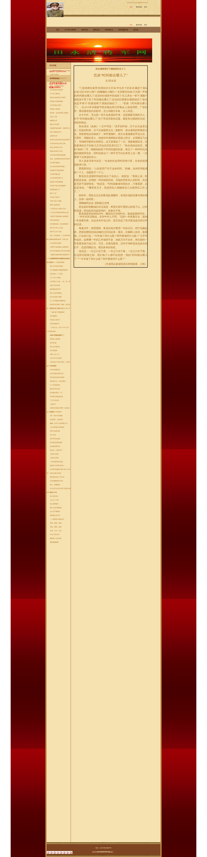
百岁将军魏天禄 (55, 174)
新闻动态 (96, 30)
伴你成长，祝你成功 (56, 419)
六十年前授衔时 (55, 385)
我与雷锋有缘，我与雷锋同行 (59, 224)
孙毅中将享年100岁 (56, 151)
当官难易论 (53, 316)
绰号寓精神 (53, 350)
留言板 (135, 30)
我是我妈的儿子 (55, 189)
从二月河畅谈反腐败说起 (58, 301)
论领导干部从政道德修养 (58, 186)
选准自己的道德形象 (56, 101)
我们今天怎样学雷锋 (56, 266)
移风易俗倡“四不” (55, 289)
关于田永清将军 (70, 30)
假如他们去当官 (55, 515)
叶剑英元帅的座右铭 (56, 396)
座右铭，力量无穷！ (56, 450)
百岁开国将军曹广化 (56, 178)
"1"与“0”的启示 (54, 400)
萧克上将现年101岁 (56, 147)
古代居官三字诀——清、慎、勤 (60, 281)
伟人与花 (53, 435)
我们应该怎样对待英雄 (57, 377)
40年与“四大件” (55, 534)
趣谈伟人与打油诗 (55, 538)
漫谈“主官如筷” (55, 124)
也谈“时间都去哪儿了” (57, 335)
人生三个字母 (54, 500)
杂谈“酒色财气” (55, 324)
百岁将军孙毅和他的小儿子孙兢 (60, 71)
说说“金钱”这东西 (55, 473)
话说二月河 (53, 117)
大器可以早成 (54, 74)
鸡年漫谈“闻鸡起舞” (56, 442)
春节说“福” (53, 343)
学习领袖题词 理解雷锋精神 (59, 270)
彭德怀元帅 (53, 136)
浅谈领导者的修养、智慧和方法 (60, 128)
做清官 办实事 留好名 (57, 465)
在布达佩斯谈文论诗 (56, 481)
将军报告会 (109, 30)
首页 (58, 30)
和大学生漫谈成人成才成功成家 (60, 251)
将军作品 (84, 30)
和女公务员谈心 (55, 347)
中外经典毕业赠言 (55, 243)
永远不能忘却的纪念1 (57, 373)
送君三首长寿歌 (55, 285)
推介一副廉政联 (55, 485)
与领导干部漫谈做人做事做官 (59, 216)
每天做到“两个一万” (56, 393)
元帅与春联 (53, 492)
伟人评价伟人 (54, 496)
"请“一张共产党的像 (56, 416)
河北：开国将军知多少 (57, 86)
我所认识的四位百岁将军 (58, 97)
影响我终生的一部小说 (57, 477)
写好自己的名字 (55, 197)
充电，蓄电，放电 (55, 523)
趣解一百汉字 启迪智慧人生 (59, 423)
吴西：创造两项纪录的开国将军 (60, 159)
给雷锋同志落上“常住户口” (58, 78)
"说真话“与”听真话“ (56, 412)
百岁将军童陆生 (55, 163)
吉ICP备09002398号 (103, 852)
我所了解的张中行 (55, 132)
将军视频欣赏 (123, 30)
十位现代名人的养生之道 (58, 209)
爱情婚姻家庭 (54, 542)
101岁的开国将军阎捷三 (57, 166)
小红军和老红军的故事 (57, 427)
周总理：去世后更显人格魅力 (59, 113)
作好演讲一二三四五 (56, 274)
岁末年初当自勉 (55, 439)
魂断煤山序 (53, 120)
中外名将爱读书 (55, 370)
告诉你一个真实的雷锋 (57, 262)
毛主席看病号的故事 (56, 90)
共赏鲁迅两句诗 (55, 446)
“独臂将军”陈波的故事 (57, 170)
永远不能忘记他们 (55, 105)
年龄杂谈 (53, 331)
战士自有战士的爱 (55, 297)
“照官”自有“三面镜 (55, 201)
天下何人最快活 (55, 94)
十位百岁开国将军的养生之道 (59, 212)
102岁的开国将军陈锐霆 (57, 155)
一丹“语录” (53, 366)
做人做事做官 (54, 504)
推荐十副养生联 (55, 205)
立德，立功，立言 (55, 531)
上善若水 (53, 404)
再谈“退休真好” (55, 220)
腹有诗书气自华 (55, 389)
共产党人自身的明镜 (56, 82)
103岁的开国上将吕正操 (57, 143)
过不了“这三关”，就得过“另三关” (60, 308)
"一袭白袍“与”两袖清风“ (57, 312)
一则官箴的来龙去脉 (56, 462)
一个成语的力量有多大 (57, 519)
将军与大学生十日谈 (56, 228)
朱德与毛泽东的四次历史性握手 (60, 140)
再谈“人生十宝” (55, 354)
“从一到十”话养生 (55, 278)
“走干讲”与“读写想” (56, 358)
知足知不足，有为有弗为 (58, 381)
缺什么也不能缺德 (55, 293)
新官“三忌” (53, 193)
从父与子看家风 (55, 511)
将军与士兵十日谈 (55, 232)
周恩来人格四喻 (55, 109)
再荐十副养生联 (55, 431)
